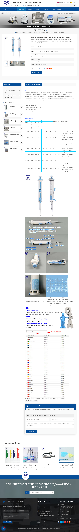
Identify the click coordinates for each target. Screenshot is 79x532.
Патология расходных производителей (45, 511)
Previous (1, 458)
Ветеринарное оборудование (10, 95)
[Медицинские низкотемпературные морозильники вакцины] (6, 107)
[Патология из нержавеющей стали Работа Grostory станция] (6, 128)
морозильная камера (41, 507)
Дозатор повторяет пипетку (31, 400)
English (67, 2)
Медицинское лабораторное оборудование (45, 519)
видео (38, 9)
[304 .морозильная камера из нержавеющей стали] (6, 149)
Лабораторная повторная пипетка (56, 398)
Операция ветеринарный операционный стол (14, 114)
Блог (66, 477)
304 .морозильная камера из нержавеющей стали (14, 149)
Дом (6, 9)
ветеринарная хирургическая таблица (44, 505)
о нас (13, 9)
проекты (30, 9)
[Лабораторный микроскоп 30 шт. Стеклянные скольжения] (6, 121)
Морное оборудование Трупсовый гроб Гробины (14, 135)
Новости (46, 9)
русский (61, 2)
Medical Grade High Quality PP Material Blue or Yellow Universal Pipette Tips (48, 465)
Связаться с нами (57, 9)
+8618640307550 (68, 518)
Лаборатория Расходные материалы (11, 92)
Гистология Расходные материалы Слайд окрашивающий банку (45, 516)
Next (77, 458)
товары (7, 477)
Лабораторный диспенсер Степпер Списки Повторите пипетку (43, 415)
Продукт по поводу (8, 97)
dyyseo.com (47, 530)
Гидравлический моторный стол (43, 513)
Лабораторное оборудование (26, 32)
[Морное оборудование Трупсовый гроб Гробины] (6, 135)
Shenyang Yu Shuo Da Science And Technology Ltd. (26, 3)
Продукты (21, 9)
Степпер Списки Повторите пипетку (40, 398)
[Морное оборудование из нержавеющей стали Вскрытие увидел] (30, 455)
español (73, 2)
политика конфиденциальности (54, 528)
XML (64, 477)
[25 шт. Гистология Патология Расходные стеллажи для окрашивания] (6, 142)
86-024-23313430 (65, 512)
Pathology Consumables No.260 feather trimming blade (66, 465)
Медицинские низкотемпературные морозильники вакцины (14, 107)
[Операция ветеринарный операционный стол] (6, 114)
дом (4, 477)
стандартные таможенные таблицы (44, 509)
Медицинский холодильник (10, 90)
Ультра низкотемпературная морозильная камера (45, 521)
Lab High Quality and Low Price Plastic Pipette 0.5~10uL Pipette (12, 465)
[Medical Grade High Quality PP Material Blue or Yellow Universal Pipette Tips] (48, 455)
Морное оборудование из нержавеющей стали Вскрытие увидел (30, 465)
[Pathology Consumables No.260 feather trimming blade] (66, 455)
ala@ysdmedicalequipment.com (32, 5)
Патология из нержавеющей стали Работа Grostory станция (14, 128)
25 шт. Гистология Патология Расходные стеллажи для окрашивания (14, 142)
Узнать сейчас (37, 72)
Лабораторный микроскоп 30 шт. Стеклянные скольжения (13, 121)
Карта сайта (69, 477)
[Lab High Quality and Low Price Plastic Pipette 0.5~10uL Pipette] (12, 455)
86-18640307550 (16, 5)
